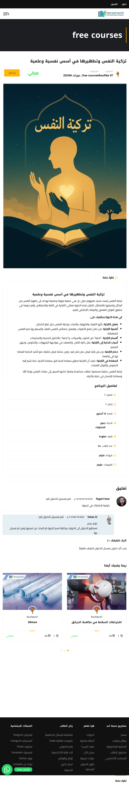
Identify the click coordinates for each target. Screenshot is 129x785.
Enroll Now (96, 591)
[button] (68, 650)
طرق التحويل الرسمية (87, 767)
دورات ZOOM (71, 75)
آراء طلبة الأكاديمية (62, 752)
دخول (124, 4)
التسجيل (114, 4)
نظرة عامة (120, 780)
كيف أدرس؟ (87, 746)
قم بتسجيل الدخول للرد (58, 498)
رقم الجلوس (66, 746)
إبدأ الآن (11, 73)
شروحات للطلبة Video (61, 740)
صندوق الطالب (118, 752)
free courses (90, 75)
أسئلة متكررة (87, 740)
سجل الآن (89, 752)
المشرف (109, 71)
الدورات (90, 734)
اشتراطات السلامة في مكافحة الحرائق (97, 622)
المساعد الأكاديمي (115, 758)
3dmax (32, 622)
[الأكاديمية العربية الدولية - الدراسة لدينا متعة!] (111, 14)
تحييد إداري (67, 764)
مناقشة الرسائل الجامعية (59, 734)
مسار (123, 734)
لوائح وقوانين (65, 758)
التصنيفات (94, 71)
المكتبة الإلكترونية (116, 746)
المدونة (68, 769)
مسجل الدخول (103, 548)
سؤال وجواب (119, 740)
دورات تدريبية (87, 758)
